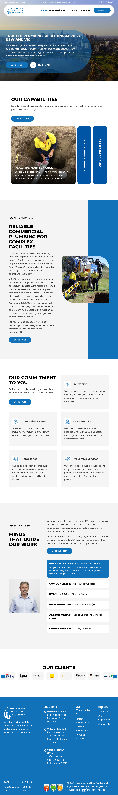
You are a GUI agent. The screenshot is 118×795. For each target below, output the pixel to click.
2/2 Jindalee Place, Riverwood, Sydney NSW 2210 (57, 718)
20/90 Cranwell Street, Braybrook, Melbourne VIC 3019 (57, 760)
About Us (103, 711)
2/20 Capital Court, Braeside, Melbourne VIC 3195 (57, 739)
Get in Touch (17, 65)
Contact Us (102, 10)
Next (115, 676)
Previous (3, 676)
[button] (66, 10)
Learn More (44, 65)
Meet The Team (59, 550)
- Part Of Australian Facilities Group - (59, 2)
